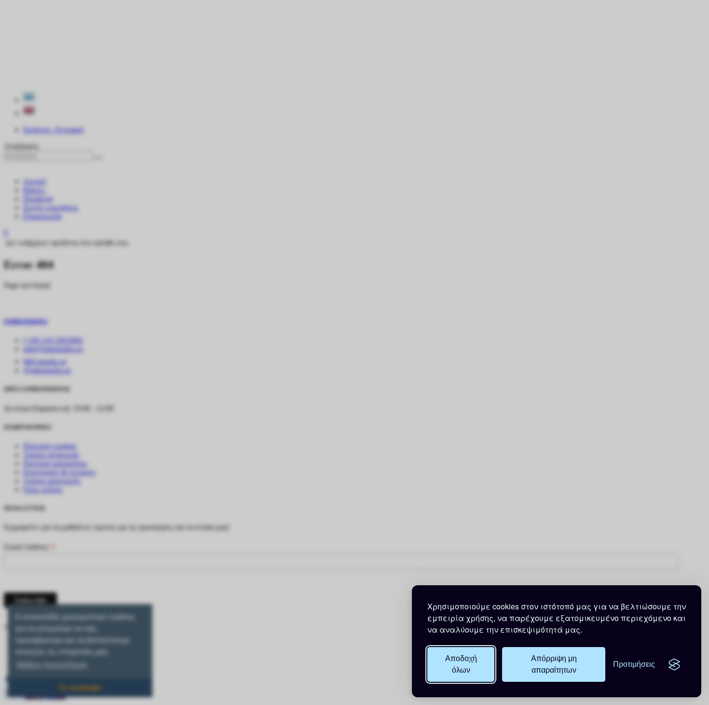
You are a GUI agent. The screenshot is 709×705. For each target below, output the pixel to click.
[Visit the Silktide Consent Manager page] (674, 664)
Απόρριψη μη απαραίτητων (554, 664)
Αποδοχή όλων (461, 664)
